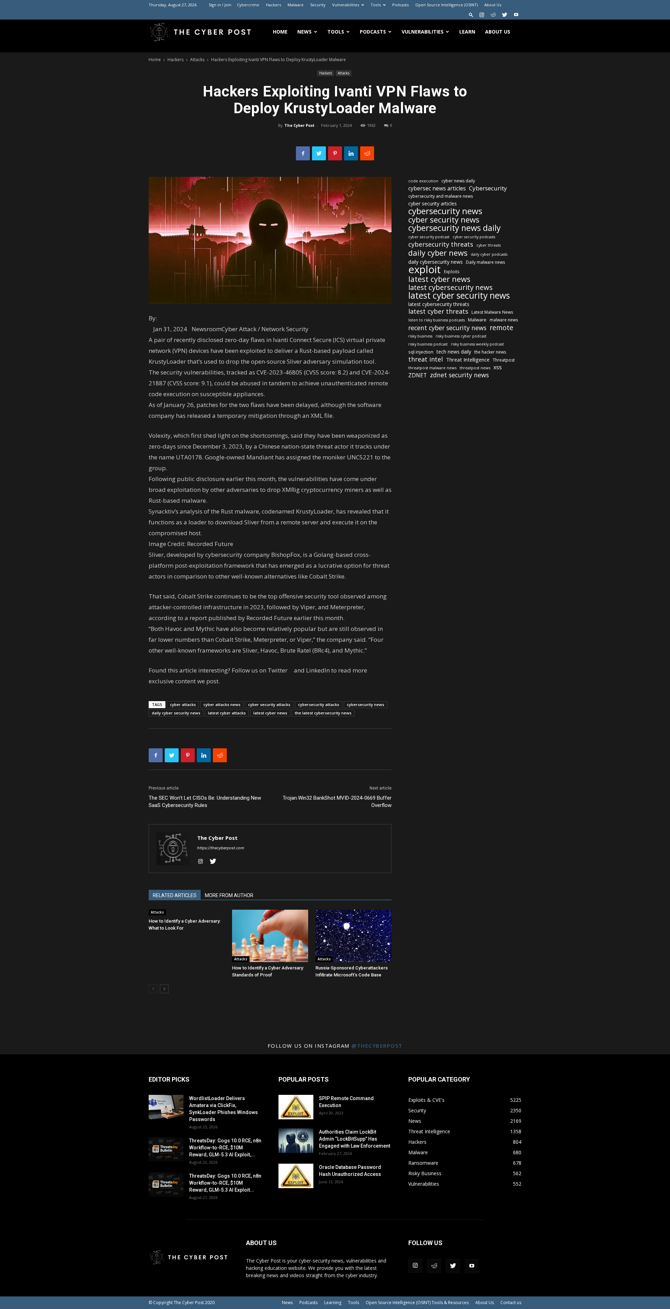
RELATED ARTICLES (174, 895)
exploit (424, 269)
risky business (420, 336)
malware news (504, 320)
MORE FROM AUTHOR (229, 895)
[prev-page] (153, 988)
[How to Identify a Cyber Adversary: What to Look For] (187, 912)
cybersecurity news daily (454, 228)
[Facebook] (303, 153)
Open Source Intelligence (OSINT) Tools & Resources (417, 1303)
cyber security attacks (269, 704)
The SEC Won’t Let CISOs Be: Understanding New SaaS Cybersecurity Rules (205, 801)
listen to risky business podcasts (436, 320)
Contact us (510, 1303)
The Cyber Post (299, 125)
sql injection (420, 352)
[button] (471, 14)
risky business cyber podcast (461, 336)
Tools (376, 4)
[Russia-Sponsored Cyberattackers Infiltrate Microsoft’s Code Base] (353, 936)
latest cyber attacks (227, 712)
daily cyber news (438, 252)
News (304, 31)
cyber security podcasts (474, 236)
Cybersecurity (488, 188)
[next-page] (164, 988)
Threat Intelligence (468, 359)
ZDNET (417, 375)
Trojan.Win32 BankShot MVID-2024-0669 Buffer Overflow (337, 801)
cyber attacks (183, 704)
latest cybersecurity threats (438, 304)
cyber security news (443, 219)
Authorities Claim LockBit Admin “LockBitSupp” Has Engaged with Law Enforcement (354, 1139)
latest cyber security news (459, 295)
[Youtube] (516, 15)
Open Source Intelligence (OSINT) (446, 4)
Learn (467, 31)
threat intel (425, 359)
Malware (296, 4)
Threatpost (504, 360)
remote (501, 327)
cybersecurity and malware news (440, 196)
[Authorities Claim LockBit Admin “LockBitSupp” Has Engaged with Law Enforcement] (295, 1140)
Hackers (273, 4)
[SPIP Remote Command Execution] (295, 1107)
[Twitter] (504, 15)
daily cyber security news (176, 712)
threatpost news (475, 367)
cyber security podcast (428, 236)
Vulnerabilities (345, 4)
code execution (423, 180)
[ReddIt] (367, 153)
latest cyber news (270, 712)
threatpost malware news (432, 367)
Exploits (452, 271)
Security (318, 4)
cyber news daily (458, 181)
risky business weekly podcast (477, 344)
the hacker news (490, 352)
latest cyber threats (438, 311)
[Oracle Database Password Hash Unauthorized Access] (295, 1176)
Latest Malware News (492, 312)
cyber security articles (432, 203)
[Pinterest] (335, 153)
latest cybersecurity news (450, 287)
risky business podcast (428, 344)
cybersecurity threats (440, 244)
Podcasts (400, 4)
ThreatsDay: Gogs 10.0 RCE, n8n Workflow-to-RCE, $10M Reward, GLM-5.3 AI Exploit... (225, 1183)
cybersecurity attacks (318, 704)
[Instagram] (481, 15)
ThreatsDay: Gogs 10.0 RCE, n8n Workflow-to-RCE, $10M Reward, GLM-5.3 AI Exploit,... (225, 1147)
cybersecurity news (365, 704)
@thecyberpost (377, 1045)
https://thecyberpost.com (220, 847)
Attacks (197, 60)
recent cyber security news (447, 328)
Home (280, 31)
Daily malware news (485, 262)
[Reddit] (493, 15)
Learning (332, 1303)
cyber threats (488, 245)
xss (497, 367)
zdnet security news (459, 375)
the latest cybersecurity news (323, 712)
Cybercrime (248, 4)
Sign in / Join (220, 4)
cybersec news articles (437, 188)
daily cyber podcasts (489, 254)
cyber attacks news (221, 704)
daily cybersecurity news (435, 262)
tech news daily (454, 351)
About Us (492, 4)
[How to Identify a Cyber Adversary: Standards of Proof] (270, 936)
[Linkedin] (351, 153)
